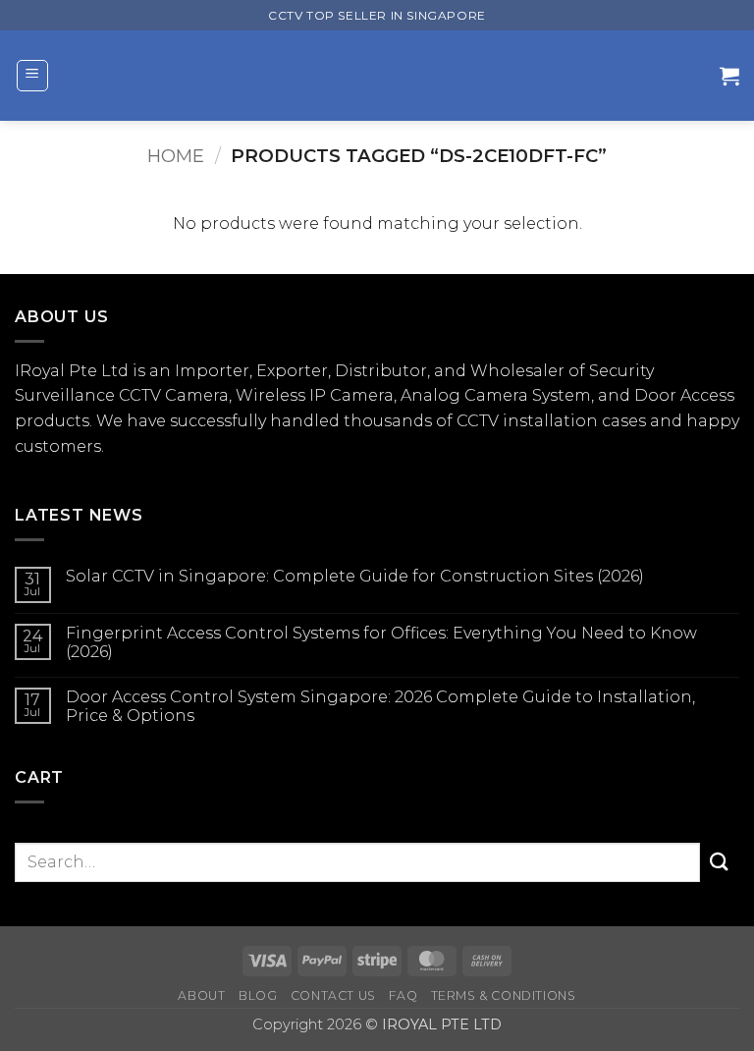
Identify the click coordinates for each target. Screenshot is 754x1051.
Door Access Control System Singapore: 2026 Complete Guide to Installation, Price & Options (380, 706)
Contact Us (333, 995)
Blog (258, 995)
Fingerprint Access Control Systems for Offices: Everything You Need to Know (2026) (381, 642)
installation (550, 421)
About (201, 995)
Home (175, 155)
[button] (32, 75)
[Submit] (719, 862)
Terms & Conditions (503, 995)
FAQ (403, 995)
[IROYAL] (384, 75)
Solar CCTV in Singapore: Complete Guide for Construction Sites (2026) (355, 576)
